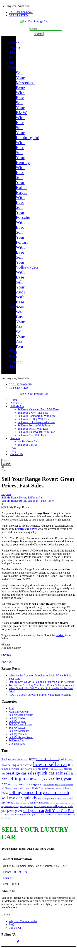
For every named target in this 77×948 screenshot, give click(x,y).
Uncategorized (17, 743)
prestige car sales (21, 773)
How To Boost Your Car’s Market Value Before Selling (40, 694)
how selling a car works (16, 765)
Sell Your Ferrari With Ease (22, 242)
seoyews (6, 494)
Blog (13, 356)
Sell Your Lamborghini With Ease (27, 137)
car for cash (47, 758)
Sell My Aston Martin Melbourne (15, 788)
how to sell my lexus (36, 768)
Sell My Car (12, 62)
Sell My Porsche (18, 734)
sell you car (60, 806)
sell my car (19, 792)
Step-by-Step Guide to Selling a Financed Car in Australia (41, 681)
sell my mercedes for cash (60, 803)
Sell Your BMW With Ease (21, 112)
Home (14, 42)
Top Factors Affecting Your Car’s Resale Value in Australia (42, 685)
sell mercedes (49, 785)
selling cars (41, 779)
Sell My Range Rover (13, 497)
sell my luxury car (21, 803)
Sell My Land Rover (20, 724)
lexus (52, 768)
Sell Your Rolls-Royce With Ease (21, 190)
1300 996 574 (19, 871)
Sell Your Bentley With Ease (23, 162)
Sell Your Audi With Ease (20, 292)
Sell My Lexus (17, 727)
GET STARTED (18, 15)
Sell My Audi (37, 788)
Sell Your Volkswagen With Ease (27, 267)
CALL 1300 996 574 (21, 12)
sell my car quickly (19, 797)
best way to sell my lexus (18, 759)
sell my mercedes (39, 802)
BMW (32, 759)
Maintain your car (19, 711)
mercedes (59, 769)
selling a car (20, 778)
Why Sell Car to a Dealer (23, 921)
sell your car (33, 810)
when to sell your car (48, 815)
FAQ (13, 351)
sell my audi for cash (53, 788)
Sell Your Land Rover (10, 815)
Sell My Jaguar (17, 721)
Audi (11, 708)
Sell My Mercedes (19, 730)
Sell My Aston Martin (21, 714)
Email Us (8, 877)
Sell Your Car (35, 497)
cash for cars (66, 759)
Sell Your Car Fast (20, 339)
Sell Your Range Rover (40, 500)
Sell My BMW (17, 717)
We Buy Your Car (20, 319)
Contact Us (16, 454)
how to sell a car (50, 764)
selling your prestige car (25, 784)
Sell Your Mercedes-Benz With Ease (38, 409)
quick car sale (50, 773)
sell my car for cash (49, 792)
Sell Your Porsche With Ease (23, 217)
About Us (14, 50)
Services (16, 306)
